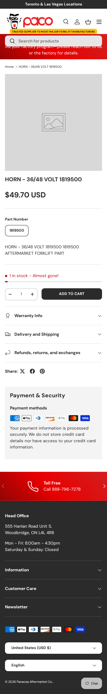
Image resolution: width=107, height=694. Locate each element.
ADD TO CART (71, 293)
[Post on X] (22, 371)
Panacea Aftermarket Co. (35, 682)
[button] (88, 21)
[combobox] (53, 41)
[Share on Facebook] (32, 371)
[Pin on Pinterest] (42, 371)
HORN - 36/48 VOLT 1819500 (40, 67)
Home (9, 67)
